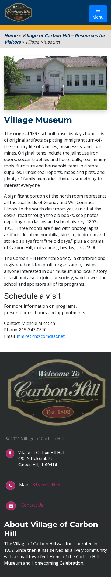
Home (11, 35)
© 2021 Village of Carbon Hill (34, 439)
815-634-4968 (46, 485)
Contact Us (32, 505)
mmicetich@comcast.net (41, 336)
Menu (97, 17)
